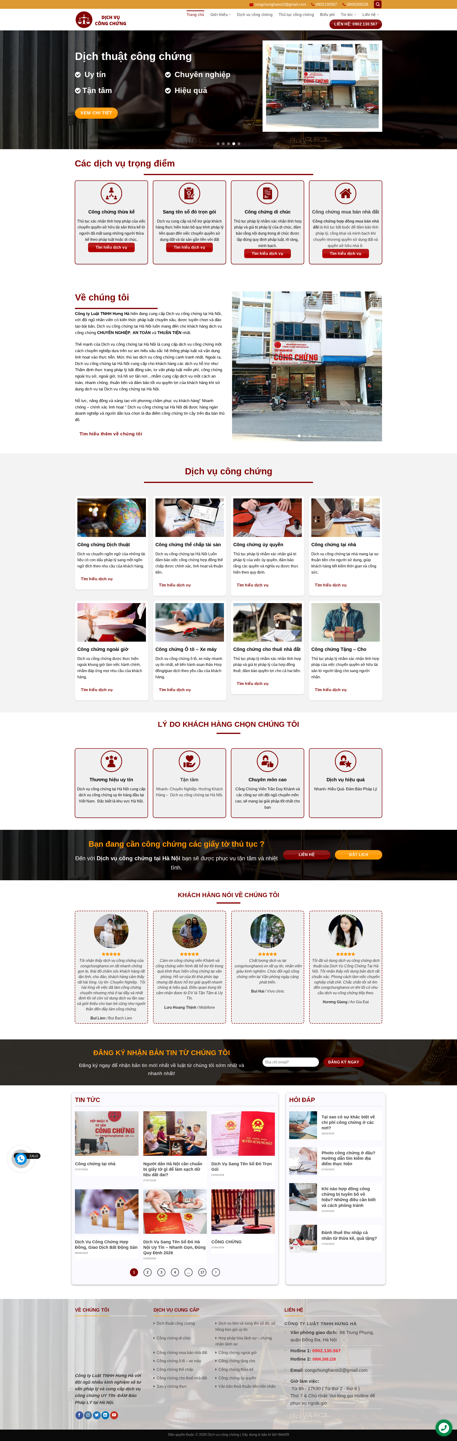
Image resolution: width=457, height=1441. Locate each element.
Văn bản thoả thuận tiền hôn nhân (247, 1386)
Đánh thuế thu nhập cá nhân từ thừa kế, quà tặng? (349, 1235)
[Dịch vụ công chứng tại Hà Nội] (106, 19)
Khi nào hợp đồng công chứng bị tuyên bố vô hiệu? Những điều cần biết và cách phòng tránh (349, 1197)
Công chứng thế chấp (175, 1369)
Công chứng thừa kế (236, 1369)
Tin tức (347, 15)
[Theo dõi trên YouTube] (114, 1415)
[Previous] (15, 90)
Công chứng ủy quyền (237, 1378)
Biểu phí (327, 15)
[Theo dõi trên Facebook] (79, 1415)
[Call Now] (21, 1159)
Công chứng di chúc (174, 1338)
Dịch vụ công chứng (255, 15)
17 (202, 1272)
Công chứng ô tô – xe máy (179, 1361)
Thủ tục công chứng (296, 15)
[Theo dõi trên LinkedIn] (105, 1415)
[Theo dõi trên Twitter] (97, 1415)
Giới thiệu (219, 15)
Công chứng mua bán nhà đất (182, 1352)
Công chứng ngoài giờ (238, 1352)
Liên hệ (369, 15)
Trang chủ (195, 15)
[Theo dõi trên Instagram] (88, 1415)
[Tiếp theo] (216, 1272)
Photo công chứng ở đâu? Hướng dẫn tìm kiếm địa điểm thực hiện (348, 1158)
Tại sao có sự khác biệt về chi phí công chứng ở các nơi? (348, 1123)
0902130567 (326, 4)
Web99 (283, 1434)
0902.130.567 (326, 1350)
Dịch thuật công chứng (176, 1323)
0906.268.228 (324, 1359)
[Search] (378, 4)
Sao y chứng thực (172, 1386)
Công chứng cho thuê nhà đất (182, 1378)
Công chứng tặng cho (237, 1361)
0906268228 (357, 4)
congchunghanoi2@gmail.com (280, 4)
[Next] (441, 90)
